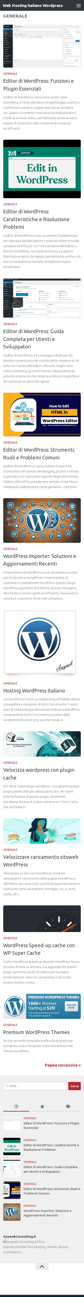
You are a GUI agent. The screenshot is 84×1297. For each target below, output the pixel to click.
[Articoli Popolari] (42, 1107)
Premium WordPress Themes (36, 1032)
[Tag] (68, 1107)
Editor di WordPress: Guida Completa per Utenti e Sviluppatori (33, 338)
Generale (10, 73)
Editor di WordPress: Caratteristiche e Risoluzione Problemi (36, 219)
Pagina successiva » (63, 1065)
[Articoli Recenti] (16, 1107)
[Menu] (78, 5)
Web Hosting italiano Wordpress (33, 5)
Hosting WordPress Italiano (34, 690)
